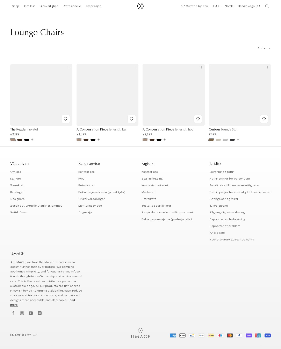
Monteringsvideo (90, 205)
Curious (223, 129)
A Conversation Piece (102, 129)
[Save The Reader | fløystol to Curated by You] (65, 119)
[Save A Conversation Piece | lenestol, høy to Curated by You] (198, 119)
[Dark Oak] (19, 140)
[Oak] (12, 140)
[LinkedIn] (39, 313)
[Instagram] (21, 313)
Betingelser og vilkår (224, 199)
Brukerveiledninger (91, 199)
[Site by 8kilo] (35, 335)
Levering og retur (222, 171)
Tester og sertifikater (156, 205)
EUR (216, 6)
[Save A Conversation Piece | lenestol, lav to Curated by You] (131, 119)
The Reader (24, 129)
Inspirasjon (93, 7)
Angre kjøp (86, 212)
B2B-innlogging (152, 178)
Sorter (262, 48)
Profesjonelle (72, 6)
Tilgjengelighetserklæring (227, 212)
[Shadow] (232, 140)
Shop (15, 7)
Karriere (15, 178)
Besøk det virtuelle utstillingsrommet (36, 205)
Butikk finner (19, 212)
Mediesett (149, 192)
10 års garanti (219, 205)
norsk (229, 6)
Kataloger (17, 192)
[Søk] (267, 6)
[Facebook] (12, 313)
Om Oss (29, 7)
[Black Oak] (26, 140)
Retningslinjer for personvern (230, 178)
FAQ (81, 178)
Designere (17, 199)
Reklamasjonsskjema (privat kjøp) (101, 192)
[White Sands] (218, 140)
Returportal (86, 185)
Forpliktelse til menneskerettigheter (234, 185)
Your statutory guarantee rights (232, 239)
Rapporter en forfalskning (227, 219)
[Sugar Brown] (211, 140)
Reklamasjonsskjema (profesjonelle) (167, 219)
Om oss (15, 171)
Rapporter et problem (225, 226)
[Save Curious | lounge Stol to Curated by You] (264, 119)
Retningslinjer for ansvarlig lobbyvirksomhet (240, 192)
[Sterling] (225, 140)
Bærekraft (17, 185)
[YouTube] (30, 313)
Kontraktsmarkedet (155, 185)
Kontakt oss (86, 171)
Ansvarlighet (49, 7)
